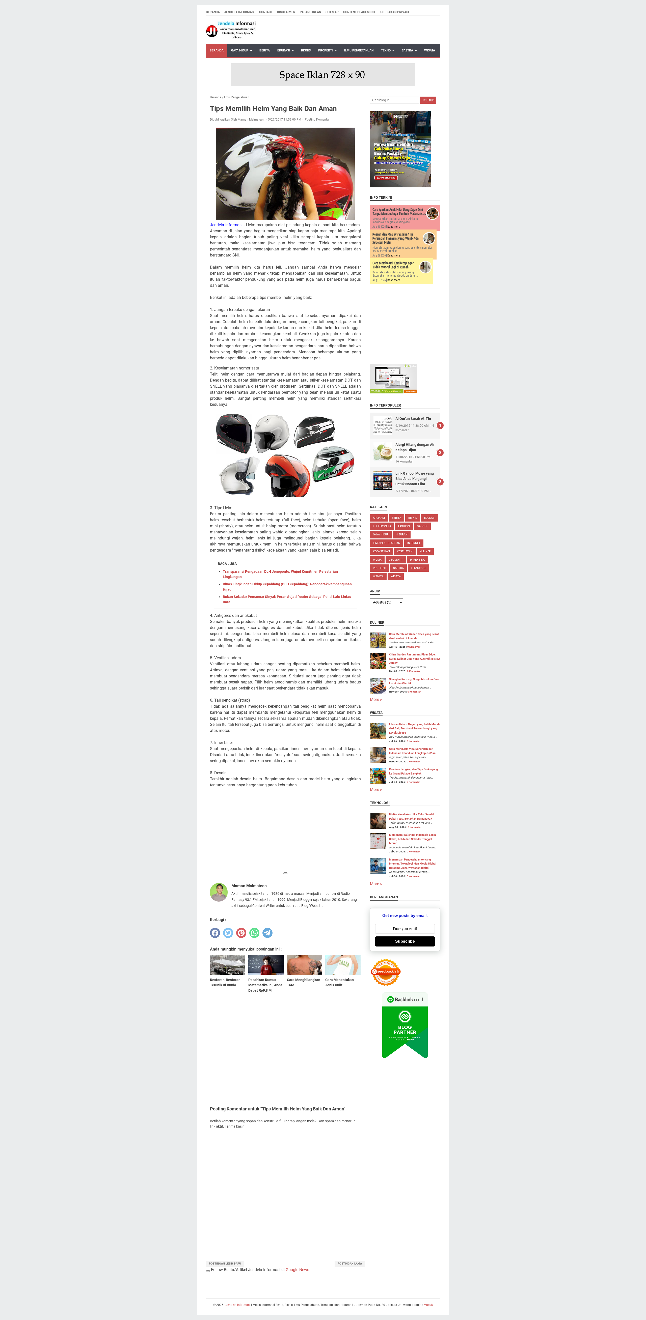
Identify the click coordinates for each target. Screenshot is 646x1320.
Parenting (417, 559)
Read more (393, 226)
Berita (264, 50)
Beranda (213, 12)
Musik (377, 559)
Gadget (422, 526)
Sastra (407, 50)
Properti (325, 50)
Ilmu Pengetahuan (358, 50)
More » (376, 699)
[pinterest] (241, 933)
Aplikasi (379, 518)
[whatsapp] (254, 933)
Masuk (428, 1305)
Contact (266, 12)
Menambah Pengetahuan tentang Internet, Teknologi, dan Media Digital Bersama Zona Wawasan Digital (412, 864)
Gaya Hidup (239, 50)
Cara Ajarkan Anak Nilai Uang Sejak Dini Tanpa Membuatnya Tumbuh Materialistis (399, 212)
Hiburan (402, 534)
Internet (413, 543)
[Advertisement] (285, 833)
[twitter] (228, 933)
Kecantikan (381, 551)
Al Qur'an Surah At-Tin (413, 419)
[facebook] (215, 933)
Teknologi (418, 568)
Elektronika (382, 526)
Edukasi (283, 50)
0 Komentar (413, 646)
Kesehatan (405, 551)
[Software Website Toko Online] (393, 392)
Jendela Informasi (239, 12)
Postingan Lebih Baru (225, 1263)
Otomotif (396, 559)
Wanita (378, 576)
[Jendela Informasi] (231, 30)
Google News (297, 1269)
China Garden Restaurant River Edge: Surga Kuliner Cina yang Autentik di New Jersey (414, 659)
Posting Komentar (317, 119)
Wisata (429, 50)
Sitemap (332, 12)
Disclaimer (286, 12)
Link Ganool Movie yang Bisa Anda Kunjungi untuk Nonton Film (414, 478)
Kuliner (425, 551)
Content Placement (359, 12)
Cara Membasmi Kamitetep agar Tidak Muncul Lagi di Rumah (393, 265)
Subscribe (405, 941)
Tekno (386, 50)
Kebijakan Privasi (394, 12)
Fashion (404, 526)
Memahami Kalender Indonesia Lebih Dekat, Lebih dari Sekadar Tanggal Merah (412, 839)
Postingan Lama (350, 1263)
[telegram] (267, 933)
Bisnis (306, 50)
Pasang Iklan (310, 12)
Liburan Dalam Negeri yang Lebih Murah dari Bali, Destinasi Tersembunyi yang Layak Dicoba (414, 728)
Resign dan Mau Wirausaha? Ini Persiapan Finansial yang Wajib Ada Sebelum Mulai (395, 238)
